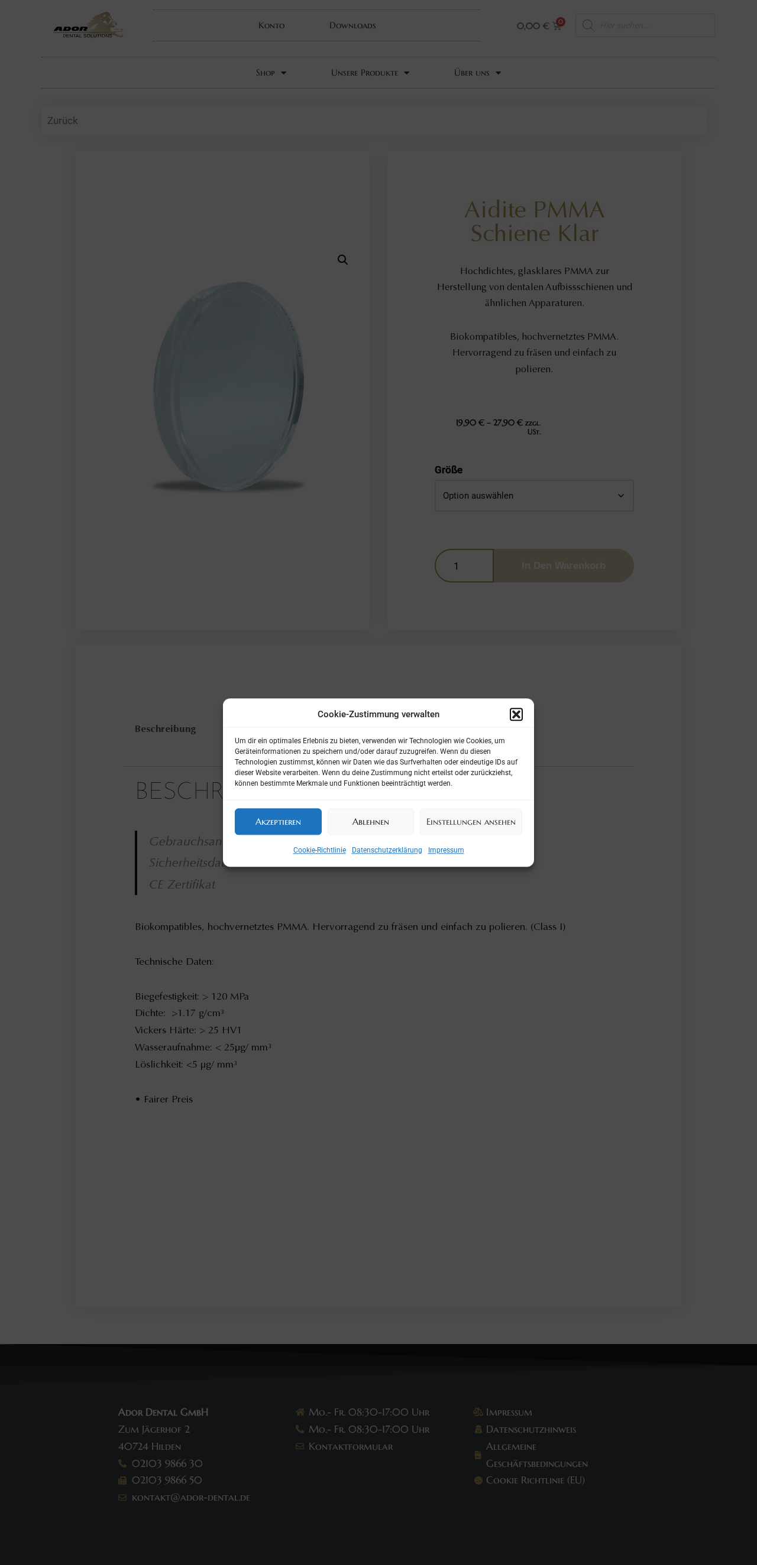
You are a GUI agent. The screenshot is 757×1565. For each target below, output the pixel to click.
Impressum (446, 850)
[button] (516, 715)
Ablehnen (370, 821)
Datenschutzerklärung (387, 850)
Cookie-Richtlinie (319, 850)
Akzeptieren (278, 821)
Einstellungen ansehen (471, 821)
